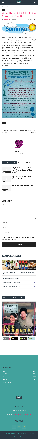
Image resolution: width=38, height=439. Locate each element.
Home (3, 7)
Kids (8, 7)
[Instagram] (19, 426)
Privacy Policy (30, 433)
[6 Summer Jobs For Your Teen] (6, 188)
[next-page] (6, 195)
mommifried (10, 123)
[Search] (35, 2)
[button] (3, 2)
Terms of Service (21, 433)
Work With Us (11, 433)
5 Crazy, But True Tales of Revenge (9, 131)
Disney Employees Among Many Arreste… (12, 282)
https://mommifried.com (19, 153)
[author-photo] (19, 148)
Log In (5, 433)
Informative (5, 190)
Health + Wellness (4, 172)
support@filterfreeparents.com (22, 414)
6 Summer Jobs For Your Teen (22, 186)
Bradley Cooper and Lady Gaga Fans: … (11, 278)
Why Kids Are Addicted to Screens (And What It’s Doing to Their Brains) (24, 170)
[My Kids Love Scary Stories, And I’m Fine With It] (6, 179)
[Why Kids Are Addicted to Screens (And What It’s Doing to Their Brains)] (6, 170)
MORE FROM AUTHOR (25, 163)
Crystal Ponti (7, 19)
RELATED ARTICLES (9, 163)
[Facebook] (14, 427)
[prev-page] (3, 195)
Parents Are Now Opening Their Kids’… (11, 286)
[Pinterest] (24, 427)
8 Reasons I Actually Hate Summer (28, 131)
